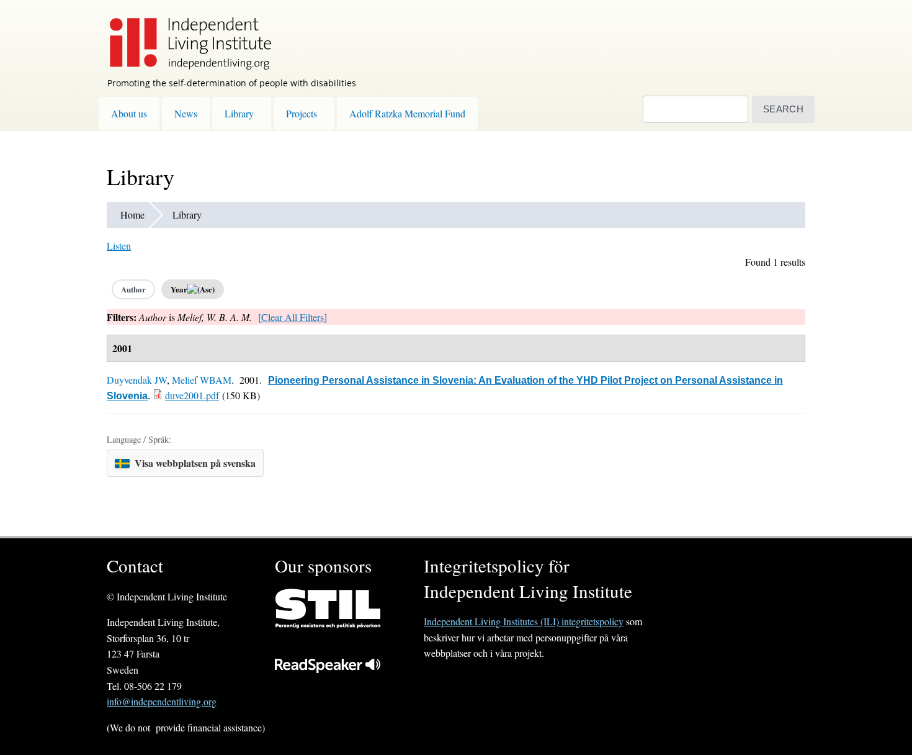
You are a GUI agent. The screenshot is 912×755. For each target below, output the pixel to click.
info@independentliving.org (162, 701)
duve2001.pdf (192, 395)
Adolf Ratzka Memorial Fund (407, 113)
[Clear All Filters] (292, 316)
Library (239, 113)
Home (132, 214)
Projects (301, 113)
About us (129, 113)
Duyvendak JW (137, 379)
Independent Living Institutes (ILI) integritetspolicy (524, 621)
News (185, 113)
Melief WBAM (201, 379)
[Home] (184, 35)
